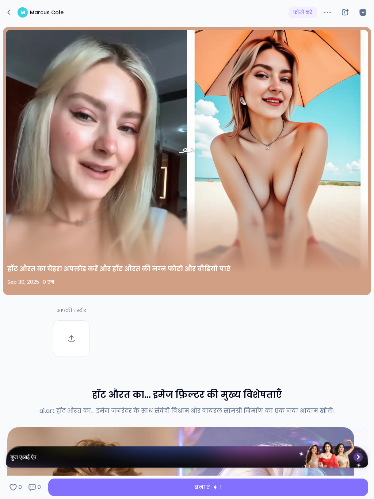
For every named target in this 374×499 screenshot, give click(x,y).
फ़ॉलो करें (302, 12)
